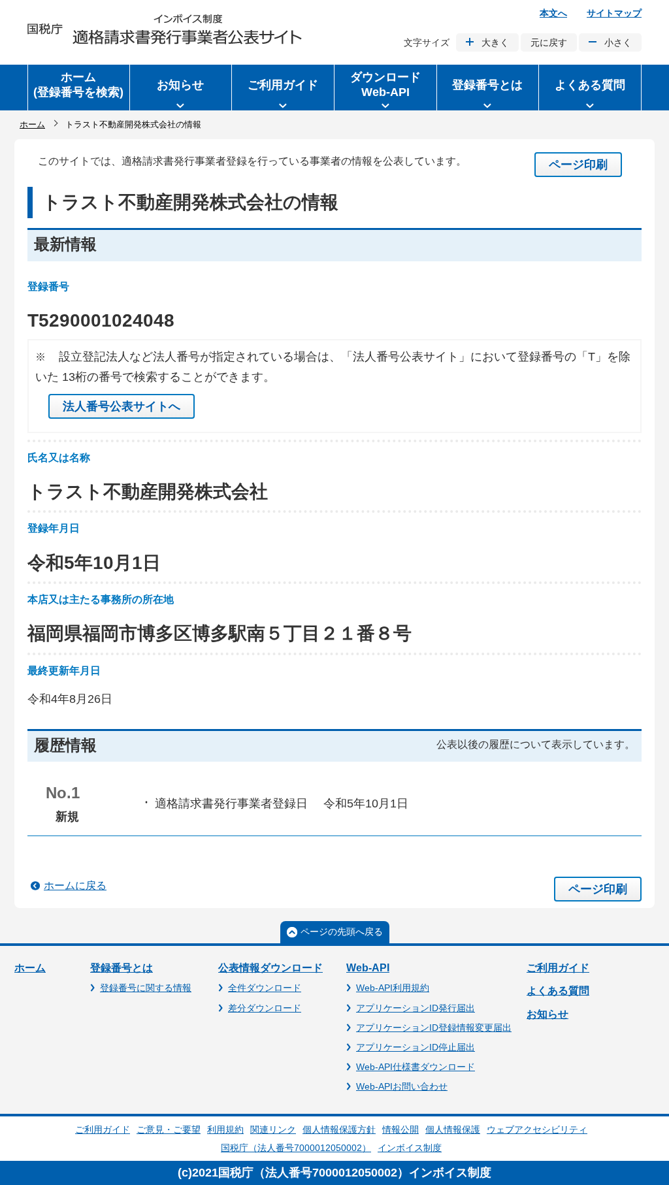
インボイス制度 (410, 1148)
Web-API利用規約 (392, 987)
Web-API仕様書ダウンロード (415, 1067)
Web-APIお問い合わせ (402, 1086)
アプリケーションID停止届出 (415, 1047)
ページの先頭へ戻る (342, 931)
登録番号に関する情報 (145, 987)
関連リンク (273, 1129)
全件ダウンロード (264, 987)
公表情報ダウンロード (270, 967)
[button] (181, 87)
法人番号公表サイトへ (121, 406)
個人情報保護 (452, 1129)
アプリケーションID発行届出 (415, 1008)
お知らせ (547, 1014)
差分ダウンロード (264, 1008)
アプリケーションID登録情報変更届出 (434, 1027)
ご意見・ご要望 (169, 1129)
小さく (618, 42)
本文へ (553, 13)
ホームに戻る (75, 885)
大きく (495, 42)
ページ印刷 (578, 164)
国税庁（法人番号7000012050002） (296, 1148)
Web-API (367, 967)
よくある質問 (558, 990)
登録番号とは (121, 967)
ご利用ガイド (558, 967)
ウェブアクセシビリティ (537, 1129)
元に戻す (548, 42)
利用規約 (225, 1129)
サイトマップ (614, 13)
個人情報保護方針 (339, 1129)
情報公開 (400, 1129)
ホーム (32, 124)
